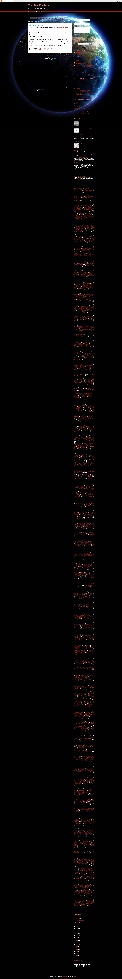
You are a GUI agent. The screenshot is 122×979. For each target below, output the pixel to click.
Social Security (78, 771)
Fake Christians (88, 406)
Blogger (75, 270)
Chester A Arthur (80, 295)
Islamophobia (87, 518)
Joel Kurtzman (90, 536)
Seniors (85, 757)
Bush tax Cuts (79, 282)
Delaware (75, 358)
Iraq (76, 516)
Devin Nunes (76, 367)
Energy (84, 396)
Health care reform (88, 485)
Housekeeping (84, 496)
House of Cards (84, 495)
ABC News (76, 207)
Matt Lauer (76, 594)
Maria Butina (89, 587)
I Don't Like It (77, 503)
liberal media (83, 569)
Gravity (83, 465)
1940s (80, 197)
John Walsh (84, 544)
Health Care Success (77, 486)
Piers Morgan (81, 678)
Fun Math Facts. (90, 436)
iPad (78, 515)
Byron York (85, 282)
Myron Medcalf (76, 626)
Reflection (90, 707)
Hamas (92, 479)
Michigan (84, 606)
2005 (77, 955)
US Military (89, 868)
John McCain (78, 543)
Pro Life (79, 692)
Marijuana (76, 588)
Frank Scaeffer (80, 427)
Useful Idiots (80, 870)
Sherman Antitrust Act (86, 762)
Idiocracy (87, 504)
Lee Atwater (76, 566)
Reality (92, 705)
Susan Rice (92, 793)
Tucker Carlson (87, 852)
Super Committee (89, 791)
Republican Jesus (88, 714)
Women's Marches (81, 903)
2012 (77, 942)
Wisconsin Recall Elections (79, 901)
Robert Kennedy (78, 730)
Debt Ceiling (85, 356)
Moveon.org (76, 624)
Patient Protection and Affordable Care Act (84, 665)
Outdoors (84, 660)
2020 (77, 928)
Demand (85, 358)
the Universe (81, 831)
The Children (82, 808)
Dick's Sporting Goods (86, 368)
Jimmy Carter (89, 533)
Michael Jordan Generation (86, 602)
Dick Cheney (88, 367)
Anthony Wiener (89, 230)
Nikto (38, 11)
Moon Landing (81, 622)
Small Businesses (90, 767)
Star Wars (79, 781)
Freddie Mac (76, 429)
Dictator (92, 368)
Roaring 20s (82, 729)
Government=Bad (81, 464)
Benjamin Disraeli (86, 257)
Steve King (88, 785)
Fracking (88, 426)
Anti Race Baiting (78, 231)
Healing (91, 484)
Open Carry (80, 658)
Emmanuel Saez (89, 395)
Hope (77, 495)
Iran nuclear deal (90, 515)
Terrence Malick (79, 801)
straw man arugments (89, 789)
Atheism (85, 242)
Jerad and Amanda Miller (86, 529)
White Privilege (87, 895)
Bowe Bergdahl (91, 274)
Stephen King (81, 784)
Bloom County (86, 270)
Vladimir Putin (78, 875)
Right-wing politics (84, 728)
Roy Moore (84, 737)
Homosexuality (91, 494)
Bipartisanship (89, 265)
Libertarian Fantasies (87, 571)
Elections (83, 393)
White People (80, 895)
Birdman (75, 266)
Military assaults (77, 613)
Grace (75, 465)
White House (81, 894)
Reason (76, 706)
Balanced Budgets (84, 249)
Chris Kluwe (92, 299)
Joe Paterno (83, 535)
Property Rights (89, 694)
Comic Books (81, 325)
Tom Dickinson (88, 842)
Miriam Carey (91, 616)
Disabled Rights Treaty (90, 369)
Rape (83, 704)
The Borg (77, 807)
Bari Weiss (84, 253)
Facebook (84, 405)
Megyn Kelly (92, 596)
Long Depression (77, 576)
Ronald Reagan (88, 735)
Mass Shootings (77, 593)
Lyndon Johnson (89, 578)
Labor (75, 563)
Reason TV (81, 706)
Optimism (91, 658)
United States (82, 858)
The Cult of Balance (84, 810)
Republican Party (78, 715)
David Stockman (85, 353)
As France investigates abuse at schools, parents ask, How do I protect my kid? (82, 91)
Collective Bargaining (83, 321)
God (84, 453)
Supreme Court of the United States (81, 793)
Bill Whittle (83, 265)
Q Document (80, 696)
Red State (86, 706)
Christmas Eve (86, 307)
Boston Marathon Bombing (87, 273)
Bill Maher (80, 264)
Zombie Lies (89, 908)
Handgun (81, 480)
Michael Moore (83, 603)
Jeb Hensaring (90, 527)
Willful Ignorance (89, 897)
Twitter (92, 853)
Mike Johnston (76, 609)
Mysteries (82, 626)
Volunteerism (84, 876)
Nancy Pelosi (90, 627)
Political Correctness (88, 680)
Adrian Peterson (81, 213)
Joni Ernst (83, 547)
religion (86, 710)
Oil (93, 653)
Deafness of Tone (77, 355)
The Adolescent (85, 804)
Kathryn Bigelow (84, 555)
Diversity (83, 370)
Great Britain (88, 465)
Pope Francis (91, 684)
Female (83, 417)
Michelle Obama (77, 606)
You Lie (83, 906)
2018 (77, 931)
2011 (77, 944)
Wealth (75, 889)
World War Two (83, 905)
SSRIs (87, 778)
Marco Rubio (87, 586)
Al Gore (80, 215)
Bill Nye (86, 264)
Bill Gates (85, 263)
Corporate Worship (78, 340)
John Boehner (84, 537)
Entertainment (90, 396)
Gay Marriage (82, 440)
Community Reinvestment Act (79, 327)
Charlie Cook (81, 294)
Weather (79, 890)
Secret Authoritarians (83, 755)
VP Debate (90, 879)
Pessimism (77, 675)
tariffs (79, 796)
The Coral (75, 809)
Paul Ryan (90, 669)
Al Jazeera (84, 215)
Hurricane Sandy (91, 501)
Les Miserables (85, 567)
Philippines (90, 676)
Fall (89, 407)
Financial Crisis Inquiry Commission (83, 419)
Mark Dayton (87, 588)
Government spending (82, 463)
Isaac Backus (76, 517)
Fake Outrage (80, 407)
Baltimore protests (81, 250)
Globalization (91, 451)
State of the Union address (83, 782)
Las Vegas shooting (78, 564)
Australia (90, 243)
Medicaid (80, 596)
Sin (82, 766)
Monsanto (75, 622)
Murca (79, 625)
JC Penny (79, 527)
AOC (75, 236)
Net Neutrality (90, 634)
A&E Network (83, 206)
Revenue (92, 716)
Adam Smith (87, 209)
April (78, 922)
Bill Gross (89, 263)
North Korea (81, 642)
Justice (82, 552)
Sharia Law (79, 761)
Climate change (87, 315)
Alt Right (88, 219)
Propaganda (91, 693)
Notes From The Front (78, 645)
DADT (75, 347)
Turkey (92, 852)
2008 (77, 949)
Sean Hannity (83, 752)
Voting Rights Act (89, 878)
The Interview (90, 818)
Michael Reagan (89, 603)
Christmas (81, 307)
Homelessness (77, 494)
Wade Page (81, 880)
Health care (80, 485)
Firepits (91, 419)
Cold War (82, 320)
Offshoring (88, 652)
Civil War (90, 312)
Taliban (86, 795)
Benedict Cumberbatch (84, 256)
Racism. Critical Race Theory (79, 701)
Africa (81, 214)
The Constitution (89, 808)
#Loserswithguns (77, 192)
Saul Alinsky (76, 748)
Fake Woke (86, 407)
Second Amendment (78, 754)
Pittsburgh (87, 678)
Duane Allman (87, 381)
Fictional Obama (78, 418)
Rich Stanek (77, 717)
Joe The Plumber (78, 536)
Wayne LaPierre (89, 886)
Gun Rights (77, 476)
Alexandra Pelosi (86, 218)
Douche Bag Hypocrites (80, 377)
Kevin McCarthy (91, 558)
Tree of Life (85, 846)
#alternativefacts (88, 188)
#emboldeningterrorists (87, 190)
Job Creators (82, 534)
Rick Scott (85, 719)
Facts (75, 406)
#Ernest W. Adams (78, 191)
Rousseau (78, 737)
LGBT (79, 568)
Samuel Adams (76, 744)
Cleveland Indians (77, 315)
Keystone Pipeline (79, 559)
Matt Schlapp (81, 594)
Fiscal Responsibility (82, 420)
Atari (79, 242)
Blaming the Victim (78, 268)
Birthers (80, 266)
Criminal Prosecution (86, 344)
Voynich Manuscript (83, 879)
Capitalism (76, 285)
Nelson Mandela (77, 634)
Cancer (92, 283)
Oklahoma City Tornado (87, 654)
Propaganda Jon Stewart (80, 694)
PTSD (86, 695)
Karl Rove (92, 554)
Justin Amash (87, 552)
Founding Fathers (84, 425)
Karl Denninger (86, 554)
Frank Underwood (87, 427)
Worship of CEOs (91, 905)
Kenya (82, 558)
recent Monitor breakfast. (62, 27)
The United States (81, 830)
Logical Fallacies (89, 575)
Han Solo (76, 480)
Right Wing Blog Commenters (84, 721)
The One (81, 823)
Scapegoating (76, 749)
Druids (83, 381)
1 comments (46, 48)
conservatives (79, 334)
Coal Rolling (80, 319)
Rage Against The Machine (89, 701)
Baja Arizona (78, 249)
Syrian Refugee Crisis (78, 795)
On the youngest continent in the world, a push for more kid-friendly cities (83, 94)
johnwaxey (44, 11)
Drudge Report (87, 380)
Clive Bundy (81, 317)
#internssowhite (88, 191)
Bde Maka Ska (84, 254)
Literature (88, 574)
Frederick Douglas (84, 429)
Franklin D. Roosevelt (82, 428)
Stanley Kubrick (88, 780)
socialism (90, 771)
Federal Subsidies (84, 416)
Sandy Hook (92, 745)
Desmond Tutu (82, 366)
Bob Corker (89, 271)
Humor (81, 501)
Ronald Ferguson (80, 735)
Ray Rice (84, 705)
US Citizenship (83, 862)
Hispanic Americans (84, 491)
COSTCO (90, 340)
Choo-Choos (79, 299)
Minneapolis (76, 615)
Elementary (87, 394)
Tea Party (82, 798)
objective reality (84, 651)
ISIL (82, 517)
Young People (88, 906)
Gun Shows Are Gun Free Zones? (81, 162)
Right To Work (82, 721)
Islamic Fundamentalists (79, 518)
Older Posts (68, 54)
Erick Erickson (78, 400)
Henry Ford (88, 487)
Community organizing (88, 326)
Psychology (81, 695)
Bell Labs (79, 255)
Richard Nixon (85, 718)
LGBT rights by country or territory (87, 568)
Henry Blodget (82, 487)
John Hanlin (85, 540)
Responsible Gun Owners (84, 716)
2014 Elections (79, 198)
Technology (82, 799)
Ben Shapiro (76, 256)
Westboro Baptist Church (82, 893)
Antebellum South (81, 230)
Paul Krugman (91, 668)
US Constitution (79, 863)
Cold (78, 320)
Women (86, 902)
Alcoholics (80, 217)
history (76, 492)
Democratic (90, 358)
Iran (84, 515)
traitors (92, 844)
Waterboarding (82, 886)
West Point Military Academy (85, 892)
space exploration (83, 777)
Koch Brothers (77, 562)
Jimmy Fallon (76, 534)
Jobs (86, 534)
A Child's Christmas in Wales (86, 205)
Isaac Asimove (90, 516)
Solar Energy (89, 772)
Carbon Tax (84, 286)
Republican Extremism (78, 714)
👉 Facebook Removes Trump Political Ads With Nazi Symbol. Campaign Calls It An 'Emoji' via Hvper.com (84, 72)
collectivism (90, 321)
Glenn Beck (76, 450)
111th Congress (87, 195)
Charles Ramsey (77, 293)
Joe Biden (92, 534)
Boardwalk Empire (83, 271)
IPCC (81, 515)
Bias (82, 261)
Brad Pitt (86, 275)
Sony (90, 773)
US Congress (91, 862)
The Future (92, 813)
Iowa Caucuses (87, 514)
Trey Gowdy (90, 846)
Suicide (83, 791)
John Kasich (91, 540)
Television (87, 800)
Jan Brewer (87, 524)
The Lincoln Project (87, 819)
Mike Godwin (82, 608)
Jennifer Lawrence (77, 529)
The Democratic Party (83, 811)
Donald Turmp (91, 375)
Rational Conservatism (78, 705)
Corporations (86, 340)
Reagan (88, 705)
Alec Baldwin (85, 217)
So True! (82, 143)
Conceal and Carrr (89, 328)
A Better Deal (76, 205)
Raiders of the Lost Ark (86, 702)
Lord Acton (83, 576)
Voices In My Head (89, 875)
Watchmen (76, 886)
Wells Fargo (84, 891)
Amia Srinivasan (80, 225)
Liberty (82, 572)
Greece (88, 466)
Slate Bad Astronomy (88, 766)
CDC (87, 288)
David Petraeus (78, 353)
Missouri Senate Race (89, 617)
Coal (90, 318)
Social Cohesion (82, 769)
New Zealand (81, 637)
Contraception (85, 336)
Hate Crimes (76, 484)
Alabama (83, 216)
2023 (77, 917)
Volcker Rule (79, 876)
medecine (92, 595)
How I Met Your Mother (85, 497)
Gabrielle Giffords (88, 437)
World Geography (90, 904)
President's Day (90, 690)
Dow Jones (86, 378)
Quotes (85, 697)
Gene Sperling (35, 49)
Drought (81, 380)
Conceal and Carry (77, 329)
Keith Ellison (90, 555)
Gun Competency (82, 471)
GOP (87, 456)
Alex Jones (91, 217)
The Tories (87, 829)
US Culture (86, 864)
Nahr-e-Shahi (85, 627)
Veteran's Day (77, 872)
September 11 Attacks (88, 758)
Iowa (81, 514)
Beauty (75, 255)
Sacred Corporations (88, 741)
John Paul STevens (77, 544)
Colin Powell (76, 321)
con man (82, 328)
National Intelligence (85, 629)
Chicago (86, 295)
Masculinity (90, 592)
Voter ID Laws (84, 877)
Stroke (75, 790)
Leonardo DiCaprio (78, 567)
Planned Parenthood (78, 679)
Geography (85, 443)
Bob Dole (79, 272)
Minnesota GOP (89, 615)
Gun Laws (81, 475)
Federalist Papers (77, 417)
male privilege (77, 582)
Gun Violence (78, 478)
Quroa (89, 697)
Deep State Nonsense (79, 357)
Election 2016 (83, 392)
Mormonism (76, 623)
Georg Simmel (90, 443)
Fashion (75, 410)
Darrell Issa (86, 349)
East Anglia (76, 383)
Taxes (75, 798)
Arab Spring (80, 238)
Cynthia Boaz (87, 346)
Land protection (80, 563)
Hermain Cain (87, 488)
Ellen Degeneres (82, 395)
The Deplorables (91, 811)
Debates (75, 356)
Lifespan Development (78, 573)
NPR (84, 645)
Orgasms (91, 659)
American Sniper (77, 224)
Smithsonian (83, 768)
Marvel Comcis (77, 592)
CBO (79, 288)
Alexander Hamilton (78, 218)
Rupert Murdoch (81, 738)
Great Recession (82, 466)
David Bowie (78, 351)
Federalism (90, 416)
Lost (75, 577)
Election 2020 (91, 392)
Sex (79, 759)
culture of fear (80, 346)
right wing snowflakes (84, 727)
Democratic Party (77, 359)
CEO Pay (85, 289)
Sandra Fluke (86, 745)
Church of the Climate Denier (83, 310)
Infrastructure (80, 511)
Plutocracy (92, 679)
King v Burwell (84, 560)
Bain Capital (91, 248)
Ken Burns (87, 556)
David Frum (80, 352)
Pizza (91, 678)
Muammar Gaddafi (87, 624)
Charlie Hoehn (87, 294)
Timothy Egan (82, 840)
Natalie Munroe (76, 628)
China (88, 297)
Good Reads (90, 455)
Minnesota (82, 615)
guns (75, 479)
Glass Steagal (86, 449)
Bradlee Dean (91, 275)
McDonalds (79, 595)
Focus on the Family (81, 422)
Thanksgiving (76, 804)
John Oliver (90, 543)
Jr (78, 551)
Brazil (84, 276)
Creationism (76, 343)
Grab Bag (90, 464)
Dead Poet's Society (88, 354)
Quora (92, 696)
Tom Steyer (90, 843)
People (82, 673)
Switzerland (82, 794)
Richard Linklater (91, 717)
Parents (89, 662)
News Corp (88, 637)
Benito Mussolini (79, 257)
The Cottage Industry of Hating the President (86, 809)
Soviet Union (76, 777)
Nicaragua (84, 639)
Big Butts (79, 262)
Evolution (82, 404)
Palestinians (77, 662)
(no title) (81, 121)
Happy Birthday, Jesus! (79, 150)
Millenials (83, 613)
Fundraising (82, 437)
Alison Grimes (76, 219)
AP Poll (86, 236)
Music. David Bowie (89, 625)
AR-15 (75, 238)
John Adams (76, 537)
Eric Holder (86, 399)
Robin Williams (77, 731)
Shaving (84, 761)
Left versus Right (82, 566)
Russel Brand (76, 739)
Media (76, 596)
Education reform (79, 388)
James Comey (81, 522)
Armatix (82, 240)
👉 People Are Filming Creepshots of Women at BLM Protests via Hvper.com (83, 63)
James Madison (87, 523)
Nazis (83, 631)
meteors (91, 598)
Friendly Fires (76, 435)
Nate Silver (83, 628)
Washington (81, 885)
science (85, 750)
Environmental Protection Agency (86, 397)
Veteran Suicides (89, 871)
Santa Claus (77, 746)
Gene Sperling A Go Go (36, 25)
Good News (83, 455)
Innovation (86, 511)
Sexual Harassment (85, 760)
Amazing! (77, 141)
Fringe (87, 435)
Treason (79, 846)
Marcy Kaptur (82, 587)
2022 (77, 924)
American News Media (88, 221)
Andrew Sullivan (90, 226)
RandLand (90, 703)
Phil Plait (91, 675)
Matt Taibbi (87, 594)
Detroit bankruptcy (89, 366)
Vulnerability (76, 880)
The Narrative (87, 822)
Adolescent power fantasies (81, 212)
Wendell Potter (90, 891)
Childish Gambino (82, 297)
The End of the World (79, 812)
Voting (76, 878)
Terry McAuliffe (78, 802)
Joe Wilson (84, 536)
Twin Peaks (87, 853)
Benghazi (92, 256)
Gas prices (82, 439)
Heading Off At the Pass (84, 484)
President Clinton (83, 687)
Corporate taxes (80, 338)
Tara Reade (90, 795)
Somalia (79, 773)
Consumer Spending (77, 336)
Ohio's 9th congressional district (85, 653)
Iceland (82, 504)
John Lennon (76, 542)
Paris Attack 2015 (79, 663)
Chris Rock (90, 300)
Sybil (87, 794)
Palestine (92, 661)
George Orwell (77, 445)
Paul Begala (84, 668)
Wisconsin (89, 900)
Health (75, 485)
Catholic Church (87, 287)
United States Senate (85, 859)
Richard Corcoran (84, 717)
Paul (80, 668)
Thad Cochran (89, 802)
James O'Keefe (81, 524)
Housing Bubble (77, 497)
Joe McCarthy (78, 535)
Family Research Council (86, 408)
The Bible (85, 806)
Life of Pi (90, 572)
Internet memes (80, 513)
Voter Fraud (76, 877)
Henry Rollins (81, 488)
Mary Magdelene (84, 592)
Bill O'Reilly (91, 264)
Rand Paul (83, 703)
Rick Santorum (78, 719)
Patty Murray (76, 668)
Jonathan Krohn (77, 547)
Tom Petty (80, 843)
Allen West (82, 219)
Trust (83, 852)
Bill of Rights (76, 265)
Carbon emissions (77, 286)
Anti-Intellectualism (90, 232)
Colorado (87, 322)
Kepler (86, 558)
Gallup (80, 438)
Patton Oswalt (90, 667)
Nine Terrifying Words (86, 640)
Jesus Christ (90, 531)
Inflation (75, 511)
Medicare (85, 596)
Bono (79, 273)
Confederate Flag (81, 330)
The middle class (84, 821)
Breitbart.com (83, 277)
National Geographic (77, 629)
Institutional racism (83, 512)
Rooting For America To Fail (79, 736)
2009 (77, 948)
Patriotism (85, 667)
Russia (89, 739)
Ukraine (83, 854)
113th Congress (81, 196)
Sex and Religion (85, 759)
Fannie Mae (80, 409)
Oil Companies (79, 654)
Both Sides (76, 274)
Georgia (83, 447)
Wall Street (92, 880)
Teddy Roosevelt (81, 800)
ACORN (79, 209)
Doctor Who (76, 371)
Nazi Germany (78, 631)
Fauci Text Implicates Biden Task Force (82, 111)
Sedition (79, 756)
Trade (80, 844)
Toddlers (91, 841)
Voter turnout (91, 877)
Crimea (91, 343)
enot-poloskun (65, 976)
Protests (75, 695)
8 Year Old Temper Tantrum (84, 203)
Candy (76, 284)
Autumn (85, 246)
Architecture (85, 238)
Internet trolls (86, 513)
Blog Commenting (88, 268)
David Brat (83, 351)
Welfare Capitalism (77, 891)
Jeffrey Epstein (89, 528)
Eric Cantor (80, 399)
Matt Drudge (90, 593)
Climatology (76, 316)
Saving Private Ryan (83, 748)
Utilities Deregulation (89, 870)
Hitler (80, 492)
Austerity (85, 243)
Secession (90, 752)
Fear (79, 411)
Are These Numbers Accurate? (80, 157)
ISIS (86, 517)
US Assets (80, 861)
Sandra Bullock (79, 745)
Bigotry (89, 262)
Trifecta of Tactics (89, 847)
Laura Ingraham (91, 564)
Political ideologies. (78, 681)
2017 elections (87, 200)
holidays (77, 493)
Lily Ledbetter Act (86, 573)
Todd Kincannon (85, 841)
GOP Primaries (77, 459)
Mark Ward (32, 11)
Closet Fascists (85, 318)
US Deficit (78, 866)
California (90, 282)
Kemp (83, 556)
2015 (77, 937)
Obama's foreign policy (87, 648)
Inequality (90, 510)
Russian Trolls (76, 740)
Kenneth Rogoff (81, 557)
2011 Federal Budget (89, 197)
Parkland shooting (87, 663)
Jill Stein (86, 532)
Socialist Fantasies (77, 772)
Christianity (89, 304)
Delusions (80, 358)
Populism (77, 685)
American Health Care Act (88, 220)
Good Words (77, 456)
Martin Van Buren (91, 591)
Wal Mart (86, 880)
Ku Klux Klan (83, 562)
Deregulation (76, 365)
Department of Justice (88, 364)
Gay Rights (91, 440)
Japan (75, 526)
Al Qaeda (77, 216)
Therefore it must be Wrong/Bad (79, 834)
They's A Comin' (89, 834)
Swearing (77, 794)
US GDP (76, 868)
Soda (84, 772)
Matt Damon (84, 593)
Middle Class (89, 606)
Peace (75, 671)
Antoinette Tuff (76, 235)
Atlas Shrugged (91, 242)
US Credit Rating (88, 863)
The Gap (76, 814)
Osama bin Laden (77, 660)
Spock (80, 778)
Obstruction (90, 651)
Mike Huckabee (89, 608)
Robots (83, 731)
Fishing (89, 420)
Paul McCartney (78, 669)
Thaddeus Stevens (77, 803)
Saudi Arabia (89, 747)
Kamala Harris (89, 553)
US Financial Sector (89, 867)
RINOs (89, 728)
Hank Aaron (86, 480)
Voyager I (76, 879)
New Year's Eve (85, 636)
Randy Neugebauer (77, 704)
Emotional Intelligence (77, 396)
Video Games (82, 873)
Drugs (79, 381)
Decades (92, 356)
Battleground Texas (77, 254)
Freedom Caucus (86, 431)
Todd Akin (79, 841)
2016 (77, 935)
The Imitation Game (83, 818)
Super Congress (77, 792)
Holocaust (82, 493)
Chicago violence (82, 296)
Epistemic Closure (80, 398)
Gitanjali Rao (79, 449)
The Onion (86, 823)
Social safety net (90, 770)
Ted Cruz (88, 799)
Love (87, 577)
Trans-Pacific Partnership (79, 845)
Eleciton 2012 (85, 389)
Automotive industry (78, 246)
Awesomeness (90, 246)
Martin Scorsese (83, 591)
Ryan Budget (91, 740)
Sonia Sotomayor (85, 773)
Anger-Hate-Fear (90, 227)
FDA (93, 410)
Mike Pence (88, 610)
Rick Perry (92, 718)
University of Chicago (85, 860)
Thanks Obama (88, 803)
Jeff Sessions (82, 528)
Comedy (75, 325)
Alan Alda (88, 216)
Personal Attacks (85, 674)
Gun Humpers (86, 474)
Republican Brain (87, 713)
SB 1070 (90, 748)
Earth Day (91, 382)
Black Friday (85, 266)
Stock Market (81, 789)
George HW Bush (77, 444)
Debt (80, 356)
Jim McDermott (82, 533)
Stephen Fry (86, 783)
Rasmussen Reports (89, 704)
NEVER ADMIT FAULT (77, 635)
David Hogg (85, 352)
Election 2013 (76, 392)
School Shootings (90, 749)
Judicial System (86, 551)
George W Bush (85, 445)
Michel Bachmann (77, 605)
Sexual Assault (76, 760)
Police (76, 680)
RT (88, 737)
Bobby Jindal (85, 272)
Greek (91, 466)
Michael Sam (76, 604)
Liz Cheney (79, 575)
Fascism (89, 409)
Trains (89, 844)
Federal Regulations (85, 415)
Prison (88, 691)
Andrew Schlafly (83, 226)
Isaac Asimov (84, 516)
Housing (90, 496)
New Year (91, 635)
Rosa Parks (87, 736)
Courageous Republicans (89, 341)
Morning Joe (81, 623)
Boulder (86, 274)
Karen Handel (81, 554)
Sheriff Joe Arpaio (90, 761)
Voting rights (82, 878)
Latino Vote (85, 564)
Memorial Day (85, 597)
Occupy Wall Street (78, 652)
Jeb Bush (84, 527)
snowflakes (76, 769)
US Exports (83, 867)
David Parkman (91, 352)
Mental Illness (85, 598)
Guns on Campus (81, 479)
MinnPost (86, 616)
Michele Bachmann (87, 605)
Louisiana (78, 577)
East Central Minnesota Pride (84, 383)
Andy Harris (84, 227)
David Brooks (88, 351)
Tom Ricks (85, 843)
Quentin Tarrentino (87, 696)
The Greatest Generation (89, 814)
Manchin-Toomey (89, 585)
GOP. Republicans (42, 49)
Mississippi (77, 617)
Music (83, 625)
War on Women (83, 884)
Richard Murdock (78, 718)
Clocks (79, 318)
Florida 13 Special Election (86, 421)
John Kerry (85, 541)
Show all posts (59, 18)
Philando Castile (84, 676)
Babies (89, 247)
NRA (87, 645)
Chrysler (88, 308)
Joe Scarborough (90, 535)
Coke (75, 320)
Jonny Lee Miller (89, 547)
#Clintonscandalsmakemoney (80, 189)
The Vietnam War (88, 832)
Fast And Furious (81, 410)
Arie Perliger (81, 239)
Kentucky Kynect (77, 558)
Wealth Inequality (82, 889)
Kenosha (86, 557)
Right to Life (76, 721)
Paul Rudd (84, 669)
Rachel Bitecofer (86, 698)
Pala (88, 661)
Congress (90, 330)
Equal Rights (91, 398)
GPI (86, 464)
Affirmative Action (89, 213)
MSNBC (81, 624)
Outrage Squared (90, 660)
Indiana (86, 507)
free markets (86, 430)
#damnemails (90, 189)
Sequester (76, 759)
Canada (88, 283)
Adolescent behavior (87, 210)
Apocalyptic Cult (77, 237)
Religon (92, 711)
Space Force (90, 777)
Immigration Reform (78, 506)
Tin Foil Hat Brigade (89, 840)
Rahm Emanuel (77, 702)
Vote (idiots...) (90, 876)
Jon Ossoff (81, 545)
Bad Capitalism (84, 248)
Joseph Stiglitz (86, 550)
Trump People (85, 851)
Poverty (82, 685)
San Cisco (82, 744)
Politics (80, 682)
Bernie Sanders (77, 259)
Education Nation (90, 387)
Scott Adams (92, 750)
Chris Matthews (83, 300)
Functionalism (76, 437)
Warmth (88, 884)
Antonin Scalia (83, 235)
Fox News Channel (82, 426)
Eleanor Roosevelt (77, 389)
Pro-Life (83, 692)
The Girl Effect (81, 814)
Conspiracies (91, 334)
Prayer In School (89, 686)
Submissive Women (77, 791)
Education (81, 387)
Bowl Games (77, 275)
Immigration (87, 505)
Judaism (81, 551)
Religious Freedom (85, 711)
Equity (76, 399)
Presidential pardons (79, 691)
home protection (89, 493)
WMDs (82, 902)
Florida (78, 421)
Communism (80, 326)
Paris (93, 662)
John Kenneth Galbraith (78, 541)
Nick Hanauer (77, 640)
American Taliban (84, 224)
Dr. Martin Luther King (81, 379)
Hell (77, 487)
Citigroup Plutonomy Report (89, 311)
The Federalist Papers (85, 813)
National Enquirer (89, 628)
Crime (81, 343)
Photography (82, 677)
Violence (92, 873)
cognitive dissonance (88, 319)
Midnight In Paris (87, 607)
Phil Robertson (77, 676)
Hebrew (89, 486)
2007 (77, 951)
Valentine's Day (81, 871)
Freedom (80, 431)
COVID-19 (77, 342)
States (91, 782)
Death (82, 355)
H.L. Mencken (87, 479)
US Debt (92, 864)
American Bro (80, 220)
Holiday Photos (91, 492)
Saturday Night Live (82, 747)
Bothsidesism (81, 274)
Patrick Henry (79, 667)
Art (80, 241)
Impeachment (89, 506)
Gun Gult (79, 474)
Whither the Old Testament (79, 176)
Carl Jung (89, 286)
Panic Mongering (83, 662)
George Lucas (83, 444)
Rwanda (86, 740)
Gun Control (91, 471)
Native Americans (82, 630)
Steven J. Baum (87, 788)
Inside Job (76, 512)
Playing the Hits (86, 679)
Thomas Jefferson (82, 836)
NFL (79, 639)
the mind (89, 821)
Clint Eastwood (82, 316)
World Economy (82, 904)
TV (83, 853)
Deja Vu (91, 357)
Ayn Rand (76, 247)
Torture (75, 844)
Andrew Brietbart (77, 226)
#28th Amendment (77, 188)
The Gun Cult (78, 815)
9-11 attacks (89, 204)
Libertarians (76, 572)
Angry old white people (80, 228)
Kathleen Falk (77, 555)
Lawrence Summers (81, 565)
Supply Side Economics (87, 792)
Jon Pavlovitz (87, 545)
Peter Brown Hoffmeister (84, 675)
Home (47, 54)
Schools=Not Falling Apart (78, 750)
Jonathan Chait (89, 546)
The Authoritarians (80, 920)
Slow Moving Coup (82, 767)
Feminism (87, 417)
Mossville (91, 623)
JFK (83, 532)
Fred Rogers (90, 428)
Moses (87, 623)
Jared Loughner (87, 526)
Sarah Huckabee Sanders (85, 746)
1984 (83, 197)
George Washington (81, 446)
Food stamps (91, 422)
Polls (91, 682)
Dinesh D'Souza (77, 369)
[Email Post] (51, 48)
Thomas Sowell (83, 837)
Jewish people (78, 532)
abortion (81, 207)
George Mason (90, 444)
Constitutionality (78, 335)
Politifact (86, 682)
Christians (87, 305)
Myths (80, 627)
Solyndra (75, 773)
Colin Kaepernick (89, 320)
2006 (77, 953)
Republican (80, 713)
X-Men (80, 906)
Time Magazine (76, 840)
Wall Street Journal (88, 881)
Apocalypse (90, 236)
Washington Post (88, 885)
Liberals (77, 571)
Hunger (85, 501)
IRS (79, 516)
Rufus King (92, 737)
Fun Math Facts (82, 436)
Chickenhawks (88, 296)
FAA (79, 405)
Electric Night (81, 394)
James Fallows (87, 522)
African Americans (87, 214)
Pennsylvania (76, 673)
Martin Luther (77, 591)
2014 (77, 939)
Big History (84, 262)
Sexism (91, 759)
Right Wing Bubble (87, 725)
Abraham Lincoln (88, 207)
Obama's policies (50, 49)
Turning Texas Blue (78, 853)
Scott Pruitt (83, 751)
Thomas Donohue (77, 835)
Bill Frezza (81, 263)
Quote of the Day (79, 697)
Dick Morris (79, 368)
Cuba (80, 345)
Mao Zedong (81, 586)
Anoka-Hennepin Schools (83, 229)
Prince (85, 691)
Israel (93, 518)
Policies (81, 680)
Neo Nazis (85, 634)
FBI (90, 410)
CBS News (83, 288)
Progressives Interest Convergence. (81, 693)
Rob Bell (86, 729)
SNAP (88, 768)
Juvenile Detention (82, 553)
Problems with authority (90, 692)
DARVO (92, 349)
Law (76, 565)
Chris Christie (85, 299)
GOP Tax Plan (85, 459)
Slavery (75, 767)
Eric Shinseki (92, 399)
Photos (88, 677)
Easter (91, 383)
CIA (82, 311)
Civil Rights (84, 312)
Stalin (86, 779)
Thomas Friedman (86, 835)
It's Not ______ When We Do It (82, 519)
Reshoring (76, 716)
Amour (86, 225)
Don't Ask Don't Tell (84, 372)
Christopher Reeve (82, 308)
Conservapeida (78, 332)
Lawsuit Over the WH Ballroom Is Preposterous (84, 113)
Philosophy (76, 677)
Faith (83, 406)
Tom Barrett (76, 842)
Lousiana (83, 577)
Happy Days (92, 480)
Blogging (80, 270)
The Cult (77, 810)
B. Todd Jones (83, 247)
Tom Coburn (82, 842)
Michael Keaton (76, 603)
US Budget (85, 861)
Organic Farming (85, 659)
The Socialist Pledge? (83, 828)
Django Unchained (89, 370)
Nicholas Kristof (90, 639)
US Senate (88, 869)
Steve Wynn (81, 788)
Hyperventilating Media (85, 502)
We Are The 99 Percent (80, 887)
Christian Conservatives (87, 301)
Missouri (82, 617)
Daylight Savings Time (79, 354)
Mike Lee (82, 609)
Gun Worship (90, 478)
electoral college (89, 393)
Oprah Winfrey (85, 658)
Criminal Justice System (78, 344)
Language (85, 563)
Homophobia (84, 494)
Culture (75, 346)
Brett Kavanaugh (89, 277)
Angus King (88, 228)
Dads (92, 346)
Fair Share (79, 406)
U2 (74, 854)
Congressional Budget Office (79, 331)
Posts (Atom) (53, 58)
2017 (77, 933)
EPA (75, 398)
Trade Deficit (84, 844)
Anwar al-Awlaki (89, 235)
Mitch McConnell (77, 618)
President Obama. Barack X (86, 688)
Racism (88, 700)
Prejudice (76, 687)
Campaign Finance (77, 283)
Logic (84, 575)
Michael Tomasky (89, 604)
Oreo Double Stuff (77, 659)
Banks (87, 250)
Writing (76, 906)
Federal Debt (89, 412)
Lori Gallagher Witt (89, 576)
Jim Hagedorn (76, 533)
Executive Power (89, 404)
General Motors (78, 443)
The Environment (88, 812)
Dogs (87, 371)
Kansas (75, 554)
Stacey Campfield (80, 779)
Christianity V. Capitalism (78, 305)
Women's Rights (88, 903)
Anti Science (87, 231)
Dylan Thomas (84, 382)
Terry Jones (92, 801)
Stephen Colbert (77, 783)
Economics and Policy (79, 385)
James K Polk (80, 523)
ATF (82, 242)
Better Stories (77, 261)
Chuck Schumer (87, 309)
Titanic (75, 841)
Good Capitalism (83, 454)
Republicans (88, 715)
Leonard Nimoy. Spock (90, 566)
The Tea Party (81, 829)
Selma (81, 757)
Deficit (86, 357)
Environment (76, 397)
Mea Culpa (84, 595)
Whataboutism (90, 893)
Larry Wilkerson (91, 563)
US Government (82, 868)
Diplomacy (83, 369)
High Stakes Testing (85, 489)
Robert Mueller (85, 730)
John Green (80, 540)
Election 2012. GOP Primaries (86, 390)
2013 (77, 940)
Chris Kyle (77, 300)
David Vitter (92, 353)
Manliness (75, 586)
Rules (76, 738)
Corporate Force (90, 337)
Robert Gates (91, 729)
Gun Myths (88, 475)
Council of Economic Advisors (79, 341)
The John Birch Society (78, 819)
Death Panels (87, 355)
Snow (91, 768)
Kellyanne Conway (77, 556)
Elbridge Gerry (90, 388)
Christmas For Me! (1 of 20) (79, 134)
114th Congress (88, 196)
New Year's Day (77, 636)
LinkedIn (84, 574)
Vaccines (75, 871)
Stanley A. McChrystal (80, 780)
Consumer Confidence (88, 335)
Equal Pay (86, 398)
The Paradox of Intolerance (86, 824)
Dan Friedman (80, 347)
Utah (84, 870)
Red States (91, 706)
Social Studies (85, 771)
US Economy (86, 866)
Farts (85, 409)
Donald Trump (79, 374)
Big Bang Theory (88, 261)
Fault (87, 410)
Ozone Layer (76, 661)
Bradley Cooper (78, 276)
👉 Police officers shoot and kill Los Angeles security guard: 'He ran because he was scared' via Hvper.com (83, 59)
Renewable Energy (79, 712)
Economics (89, 384)
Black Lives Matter (81, 267)
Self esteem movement (86, 756)
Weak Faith (91, 887)
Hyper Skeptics (77, 502)
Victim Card (76, 873)
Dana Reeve (92, 347)
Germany (79, 448)
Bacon (80, 248)
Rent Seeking (88, 712)
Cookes (79, 337)
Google (83, 456)
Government (76, 462)
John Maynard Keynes (89, 542)
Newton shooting (82, 638)
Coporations (84, 337)
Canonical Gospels (82, 284)
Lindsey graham (77, 574)
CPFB (83, 342)
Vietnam (88, 873)
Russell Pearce (83, 739)
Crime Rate (86, 343)
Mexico (75, 599)
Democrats (89, 360)
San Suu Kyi (87, 744)
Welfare (90, 890)
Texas (84, 802)
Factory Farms (90, 405)
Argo (89, 238)
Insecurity (90, 511)
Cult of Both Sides (88, 345)
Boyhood (82, 275)
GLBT (91, 449)
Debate (91, 355)
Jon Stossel (82, 546)
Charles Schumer (85, 293)
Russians (82, 740)
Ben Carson (90, 255)
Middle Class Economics (78, 607)
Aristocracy (87, 239)
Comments (86, 325)
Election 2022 (78, 393)
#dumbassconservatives (78, 190)
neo (81, 634)
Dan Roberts (86, 347)
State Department (86, 781)
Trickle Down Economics (79, 847)
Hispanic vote (91, 491)
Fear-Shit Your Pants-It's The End (87, 411)
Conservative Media (88, 332)
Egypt (85, 388)
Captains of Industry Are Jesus (86, 285)
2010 (77, 946)
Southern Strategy (78, 775)
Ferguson (92, 417)
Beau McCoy (90, 254)
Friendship (82, 435)
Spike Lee (76, 778)
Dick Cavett (82, 367)
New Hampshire (85, 635)
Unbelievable (76, 170)
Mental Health (77, 598)
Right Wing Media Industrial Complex (82, 726)
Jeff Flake (76, 528)
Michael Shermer (82, 604)
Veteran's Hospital (84, 872)
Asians (83, 241)
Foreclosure (76, 425)
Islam (90, 517)
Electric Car (76, 394)
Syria (90, 794)
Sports (84, 778)
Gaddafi (75, 438)
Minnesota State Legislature (79, 616)
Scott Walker (89, 751)
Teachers (77, 799)
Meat (88, 595)
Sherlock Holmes (78, 762)
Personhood (92, 674)
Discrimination (77, 370)
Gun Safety (87, 476)
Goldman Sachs (76, 454)
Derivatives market (83, 365)
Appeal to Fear (86, 237)
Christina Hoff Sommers (84, 306)
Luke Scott (82, 578)
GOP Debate (82, 457)
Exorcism (75, 405)
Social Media (76, 770)
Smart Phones (76, 768)
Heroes (79, 489)
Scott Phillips (77, 751)
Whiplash (75, 894)
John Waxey (89, 544)
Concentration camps (85, 329)
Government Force (84, 462)
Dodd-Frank (82, 371)
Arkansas (77, 240)
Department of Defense (79, 363)
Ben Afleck (84, 255)
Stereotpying (87, 784)
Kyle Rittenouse (89, 562)
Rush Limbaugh (88, 738)
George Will (87, 446)
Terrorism (86, 801)
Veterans (90, 872)
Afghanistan (76, 214)
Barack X (76, 253)
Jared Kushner (80, 526)
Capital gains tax (90, 284)
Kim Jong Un (76, 560)
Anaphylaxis (90, 225)
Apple (92, 237)
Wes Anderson (76, 892)
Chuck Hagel (81, 309)
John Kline (91, 541)
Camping (83, 283)
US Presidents (82, 869)
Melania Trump (78, 597)
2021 (77, 926)
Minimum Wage (88, 614)
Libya (86, 572)
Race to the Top (79, 698)
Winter (84, 900)
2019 (77, 930)
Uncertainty (90, 854)
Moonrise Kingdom (89, 622)
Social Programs (83, 770)
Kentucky (91, 557)
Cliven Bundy (87, 317)
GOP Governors (89, 457)
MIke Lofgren (88, 609)
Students (90, 790)
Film (83, 418)
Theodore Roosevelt (87, 833)
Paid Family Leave (83, 661)
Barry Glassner (89, 253)
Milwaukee (87, 613)
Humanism (77, 501)
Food (86, 422)
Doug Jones (88, 377)
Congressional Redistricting (89, 331)
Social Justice (89, 769)
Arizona (92, 239)
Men (91, 597)
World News (76, 905)
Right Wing (88, 721)
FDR (76, 411)
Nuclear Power (86, 646)
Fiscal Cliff (76, 420)
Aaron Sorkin (89, 206)
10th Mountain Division (79, 195)
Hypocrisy (92, 502)
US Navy (75, 869)
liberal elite (76, 569)
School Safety (82, 749)
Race (93, 697)
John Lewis (82, 542)
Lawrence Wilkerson (89, 565)
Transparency (87, 845)
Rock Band (88, 731)
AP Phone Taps (80, 236)
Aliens (92, 218)
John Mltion (84, 543)
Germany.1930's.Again (86, 448)
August (78, 918)
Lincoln (91, 573)
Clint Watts (88, 316)
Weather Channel (85, 890)
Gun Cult (80, 473)
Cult (83, 345)
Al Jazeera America (90, 215)
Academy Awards (77, 208)
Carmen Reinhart (80, 287)
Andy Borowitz (78, 227)
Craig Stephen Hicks (88, 342)
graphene (79, 465)
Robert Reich (91, 730)
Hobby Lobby (85, 492)
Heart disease (84, 486)
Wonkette (75, 904)
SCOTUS (76, 752)
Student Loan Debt (83, 790)
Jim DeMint (91, 532)
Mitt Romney (86, 618)
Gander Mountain (86, 438)
